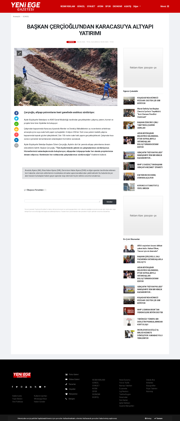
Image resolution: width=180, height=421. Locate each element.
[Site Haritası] (41, 387)
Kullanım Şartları (40, 396)
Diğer (136, 6)
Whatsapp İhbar (40, 399)
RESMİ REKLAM (67, 6)
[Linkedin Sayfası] (32, 387)
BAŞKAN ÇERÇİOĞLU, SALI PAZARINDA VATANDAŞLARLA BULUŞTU (150, 259)
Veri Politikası (17, 402)
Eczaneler (123, 388)
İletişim (71, 399)
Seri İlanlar (123, 400)
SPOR (108, 6)
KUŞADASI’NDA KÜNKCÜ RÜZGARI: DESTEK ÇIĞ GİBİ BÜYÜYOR (148, 100)
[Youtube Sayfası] (27, 387)
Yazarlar (72, 384)
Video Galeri (74, 379)
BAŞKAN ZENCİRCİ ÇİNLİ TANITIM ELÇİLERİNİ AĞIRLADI (147, 125)
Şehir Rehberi (124, 403)
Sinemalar (123, 397)
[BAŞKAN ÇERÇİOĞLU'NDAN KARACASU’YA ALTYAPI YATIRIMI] (65, 77)
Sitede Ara (150, 380)
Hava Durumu (124, 380)
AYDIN (100, 6)
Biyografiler (151, 386)
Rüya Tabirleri (151, 388)
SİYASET (91, 6)
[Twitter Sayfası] (18, 387)
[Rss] (36, 387)
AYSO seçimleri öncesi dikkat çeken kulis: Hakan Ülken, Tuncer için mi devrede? (149, 248)
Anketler (149, 383)
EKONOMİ (117, 6)
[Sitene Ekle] (46, 387)
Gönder (110, 202)
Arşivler (72, 389)
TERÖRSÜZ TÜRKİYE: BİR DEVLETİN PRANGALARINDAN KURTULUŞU (150, 322)
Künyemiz (73, 394)
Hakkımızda (17, 396)
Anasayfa (16, 16)
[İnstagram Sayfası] (23, 387)
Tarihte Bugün (125, 394)
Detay (148, 418)
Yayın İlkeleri (17, 399)
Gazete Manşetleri (126, 406)
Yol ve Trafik (124, 383)
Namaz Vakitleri (125, 386)
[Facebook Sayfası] (13, 387)
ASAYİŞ (127, 6)
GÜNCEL (81, 6)
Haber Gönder (39, 402)
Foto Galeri (74, 374)
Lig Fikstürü (123, 391)
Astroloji (149, 391)
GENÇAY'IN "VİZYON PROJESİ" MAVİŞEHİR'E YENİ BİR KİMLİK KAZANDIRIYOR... (149, 155)
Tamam (159, 418)
